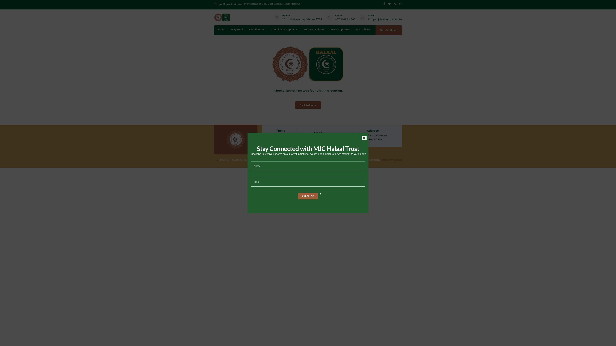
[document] (308, 173)
